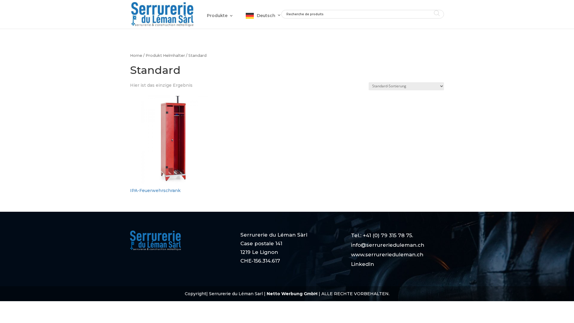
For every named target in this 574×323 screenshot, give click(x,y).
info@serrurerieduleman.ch (387, 245)
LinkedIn (362, 264)
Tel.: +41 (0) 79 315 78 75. (382, 235)
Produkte (217, 15)
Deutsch (266, 15)
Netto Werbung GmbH (293, 293)
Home (136, 55)
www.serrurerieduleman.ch (387, 255)
